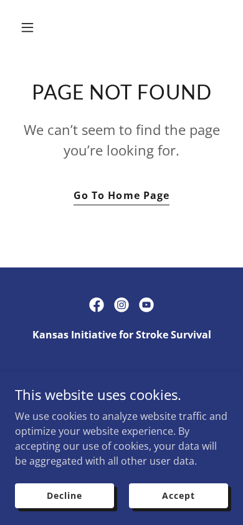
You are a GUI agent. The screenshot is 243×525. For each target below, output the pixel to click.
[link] (96, 304)
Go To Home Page (121, 195)
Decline (64, 495)
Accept (178, 495)
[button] (39, 27)
